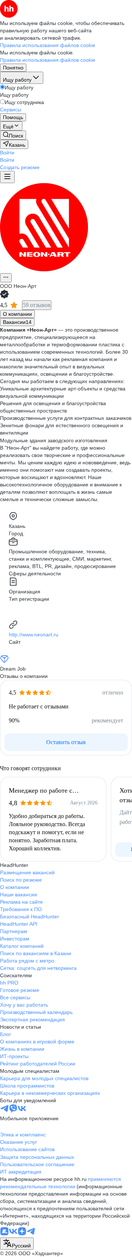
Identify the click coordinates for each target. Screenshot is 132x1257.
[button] (7, 153)
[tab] (17, 314)
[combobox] (17, 1244)
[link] (13, 135)
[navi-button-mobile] (7, 177)
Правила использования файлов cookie (47, 60)
